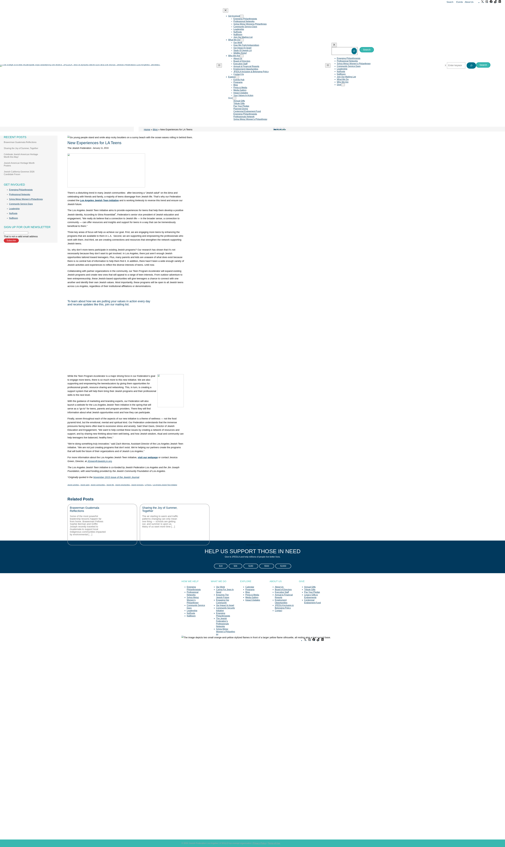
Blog (155, 129)
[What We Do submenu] (242, 40)
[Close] (445, 65)
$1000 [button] (283, 566)
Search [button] (450, 2)
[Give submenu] (234, 98)
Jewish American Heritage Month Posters (19, 164)
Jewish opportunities (122, 485)
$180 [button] (250, 566)
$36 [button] (235, 566)
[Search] (354, 51)
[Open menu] (219, 65)
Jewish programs (137, 485)
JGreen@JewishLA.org (99, 461)
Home (147, 129)
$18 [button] (221, 566)
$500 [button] (266, 566)
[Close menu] (225, 10)
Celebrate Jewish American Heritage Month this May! (21, 155)
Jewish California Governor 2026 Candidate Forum (19, 173)
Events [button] (459, 2)
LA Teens (148, 485)
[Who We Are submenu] (242, 55)
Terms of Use (274, 843)
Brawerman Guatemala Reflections (20, 142)
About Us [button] (469, 2)
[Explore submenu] (237, 77)
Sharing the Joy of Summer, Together (21, 148)
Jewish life (110, 485)
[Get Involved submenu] (242, 16)
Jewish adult (84, 485)
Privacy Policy (259, 843)
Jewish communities (98, 485)
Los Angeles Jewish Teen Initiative (165, 485)
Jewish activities (73, 485)
